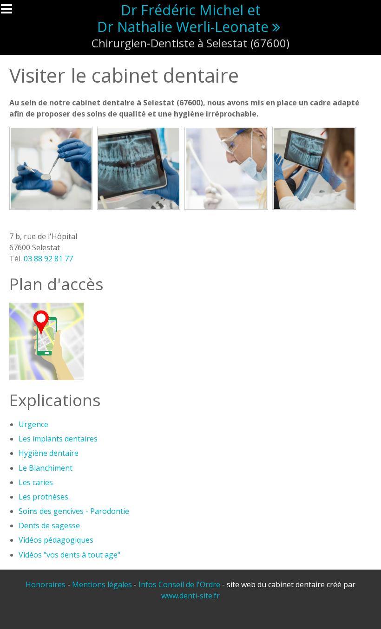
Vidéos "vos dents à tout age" (69, 555)
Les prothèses (43, 497)
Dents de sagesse (49, 525)
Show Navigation (10, 11)
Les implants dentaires (58, 439)
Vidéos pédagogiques (56, 540)
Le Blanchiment (45, 468)
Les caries (36, 482)
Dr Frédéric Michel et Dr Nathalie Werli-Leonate (183, 18)
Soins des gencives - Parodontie (74, 511)
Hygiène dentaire (49, 453)
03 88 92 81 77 (48, 258)
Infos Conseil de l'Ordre (179, 584)
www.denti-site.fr (190, 595)
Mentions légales (102, 584)
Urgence (33, 424)
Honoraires (46, 584)
